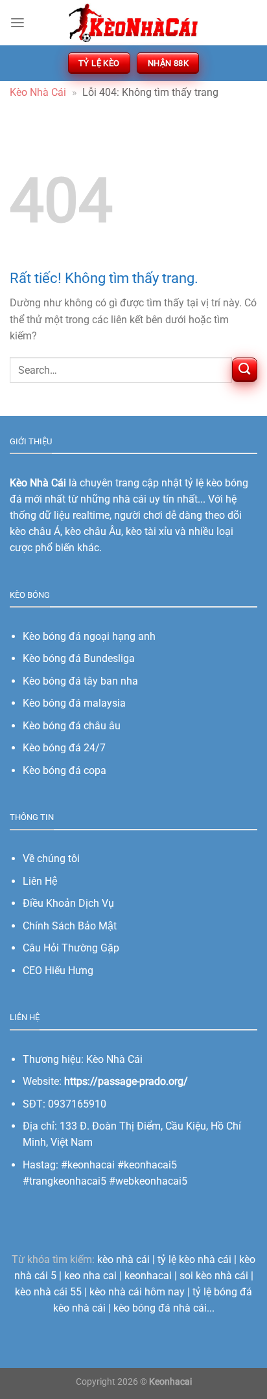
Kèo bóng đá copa (64, 770)
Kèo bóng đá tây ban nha (80, 681)
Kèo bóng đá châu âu (72, 726)
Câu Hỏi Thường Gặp (71, 948)
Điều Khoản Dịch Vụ (68, 903)
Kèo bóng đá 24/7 (64, 748)
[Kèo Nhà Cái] (133, 22)
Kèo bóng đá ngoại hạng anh (89, 636)
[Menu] (17, 23)
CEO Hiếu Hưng (58, 970)
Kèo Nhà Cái (38, 92)
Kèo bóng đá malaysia (74, 703)
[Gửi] (244, 370)
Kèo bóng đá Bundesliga (79, 658)
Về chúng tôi (51, 858)
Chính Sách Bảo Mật (70, 926)
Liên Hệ (40, 881)
